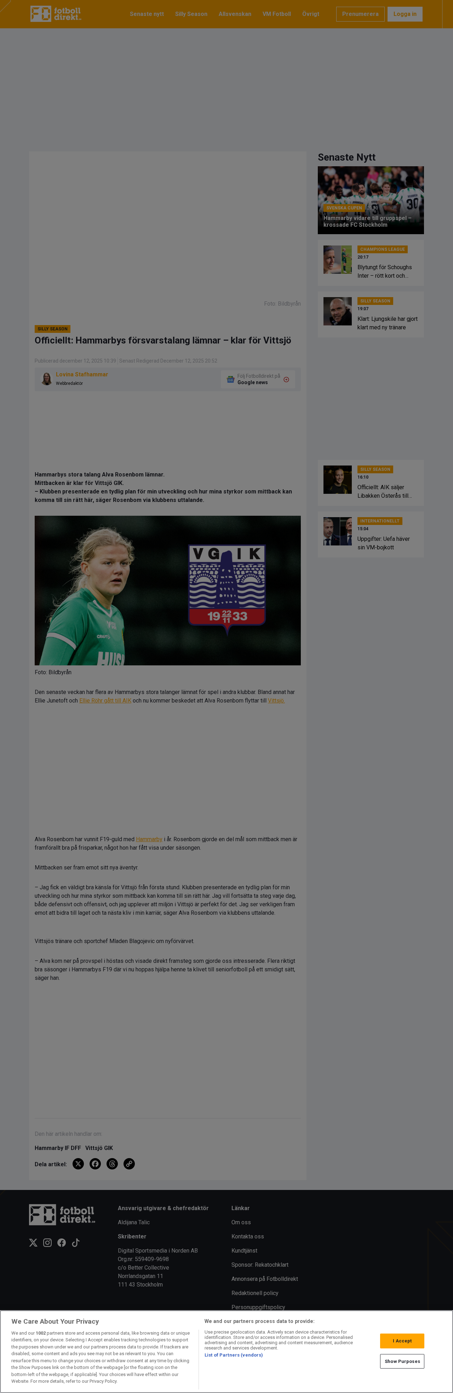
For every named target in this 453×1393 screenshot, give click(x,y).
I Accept (402, 1340)
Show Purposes (402, 1361)
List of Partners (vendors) (234, 1355)
